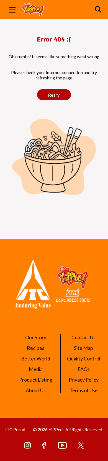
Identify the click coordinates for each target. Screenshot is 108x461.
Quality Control (83, 358)
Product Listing (35, 380)
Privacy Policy (84, 380)
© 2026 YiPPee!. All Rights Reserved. (68, 429)
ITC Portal (15, 429)
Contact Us (83, 337)
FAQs (84, 369)
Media (36, 369)
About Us (36, 390)
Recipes (35, 348)
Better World (35, 358)
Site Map (83, 348)
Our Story (35, 337)
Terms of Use (84, 390)
